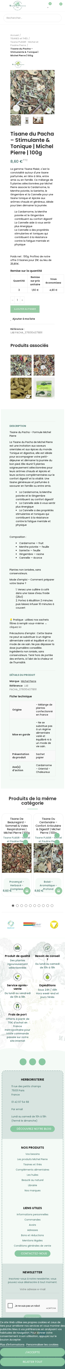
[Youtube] (32, 1061)
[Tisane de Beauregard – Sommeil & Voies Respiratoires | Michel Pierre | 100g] (17, 858)
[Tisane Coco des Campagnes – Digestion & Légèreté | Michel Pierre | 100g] (44, 365)
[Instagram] (42, 1061)
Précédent (43, 45)
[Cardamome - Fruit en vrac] (21, 388)
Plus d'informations (12, 1344)
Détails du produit (22, 675)
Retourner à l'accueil (47, 45)
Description (18, 426)
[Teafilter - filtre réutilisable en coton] (44, 388)
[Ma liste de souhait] (48, 5)
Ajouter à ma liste (23, 319)
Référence (16, 685)
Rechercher (58, 18)
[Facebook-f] (23, 1061)
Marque (14, 681)
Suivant (52, 45)
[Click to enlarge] (16, 108)
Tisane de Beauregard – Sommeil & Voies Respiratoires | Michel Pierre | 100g (17, 826)
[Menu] (5, 5)
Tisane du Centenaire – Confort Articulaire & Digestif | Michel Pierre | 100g (48, 826)
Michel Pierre (28, 681)
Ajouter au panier (25, 309)
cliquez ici (15, 627)
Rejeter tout (32, 1362)
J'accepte (32, 1352)
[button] (13, 92)
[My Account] (53, 5)
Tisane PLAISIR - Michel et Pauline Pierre (16, 839)
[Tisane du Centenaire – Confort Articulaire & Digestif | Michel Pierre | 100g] (48, 858)
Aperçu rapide (25, 842)
